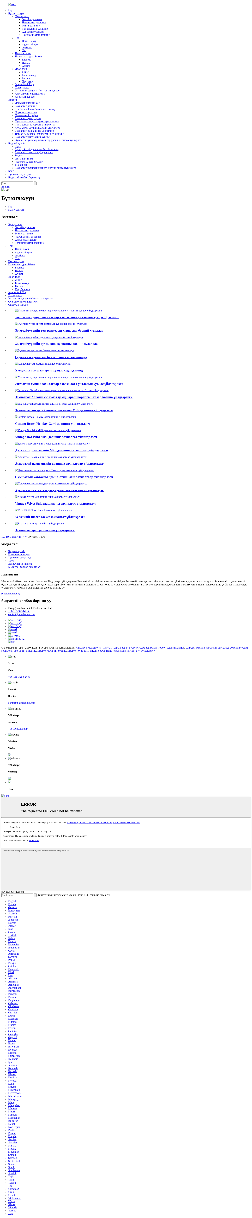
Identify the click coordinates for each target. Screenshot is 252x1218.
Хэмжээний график (26, 115)
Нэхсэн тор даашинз (34, 22)
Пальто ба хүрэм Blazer (28, 56)
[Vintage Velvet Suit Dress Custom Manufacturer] (47, 496)
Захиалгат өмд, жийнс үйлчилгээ (34, 130)
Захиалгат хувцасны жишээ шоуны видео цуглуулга (45, 167)
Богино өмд (29, 75)
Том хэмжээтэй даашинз (36, 34)
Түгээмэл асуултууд (19, 174)
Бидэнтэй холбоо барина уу (24, 177)
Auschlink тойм (24, 158)
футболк (27, 47)
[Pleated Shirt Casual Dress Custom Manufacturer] (51, 457)
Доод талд (21, 68)
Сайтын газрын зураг (115, 647)
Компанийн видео (18, 554)
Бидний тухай (16, 143)
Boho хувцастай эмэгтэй (120, 650)
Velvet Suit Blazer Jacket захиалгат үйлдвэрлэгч (50, 517)
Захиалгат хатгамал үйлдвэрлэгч (34, 152)
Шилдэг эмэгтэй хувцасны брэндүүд (207, 647)
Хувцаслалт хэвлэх (33, 31)
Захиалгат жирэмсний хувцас (32, 136)
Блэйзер (26, 59)
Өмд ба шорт (22, 289)
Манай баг (21, 164)
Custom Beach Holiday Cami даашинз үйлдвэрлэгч (52, 423)
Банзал (26, 78)
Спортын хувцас (24, 96)
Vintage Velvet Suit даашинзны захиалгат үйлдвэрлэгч (55, 503)
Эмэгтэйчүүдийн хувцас (51, 650)
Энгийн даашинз (32, 19)
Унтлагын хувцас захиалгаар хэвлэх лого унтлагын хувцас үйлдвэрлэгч (69, 384)
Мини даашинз (31, 25)
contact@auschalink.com (21, 614)
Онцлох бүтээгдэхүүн (88, 647)
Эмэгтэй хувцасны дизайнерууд (86, 650)
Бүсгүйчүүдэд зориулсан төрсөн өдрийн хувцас (156, 647)
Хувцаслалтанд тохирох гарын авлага (37, 121)
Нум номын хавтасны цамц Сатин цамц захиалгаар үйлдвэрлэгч (64, 477)
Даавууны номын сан (27, 102)
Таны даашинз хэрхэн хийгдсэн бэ (35, 124)
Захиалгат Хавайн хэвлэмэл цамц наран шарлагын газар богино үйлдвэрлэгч (74, 397)
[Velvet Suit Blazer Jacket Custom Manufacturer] (43, 510)
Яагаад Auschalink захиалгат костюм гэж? (39, 133)
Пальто (26, 62)
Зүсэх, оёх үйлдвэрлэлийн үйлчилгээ (36, 149)
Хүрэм (26, 65)
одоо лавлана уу (10, 593)
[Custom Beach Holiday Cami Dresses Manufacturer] (45, 416)
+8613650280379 (18, 728)
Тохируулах (22, 87)
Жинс (25, 71)
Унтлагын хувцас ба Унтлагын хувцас (37, 90)
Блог (11, 170)
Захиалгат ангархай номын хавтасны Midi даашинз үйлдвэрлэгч (64, 410)
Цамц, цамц (29, 41)
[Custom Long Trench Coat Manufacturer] (39, 523)
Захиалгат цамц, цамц (28, 118)
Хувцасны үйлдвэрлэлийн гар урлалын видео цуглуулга (48, 140)
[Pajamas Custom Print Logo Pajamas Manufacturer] (58, 377)
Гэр (10, 10)
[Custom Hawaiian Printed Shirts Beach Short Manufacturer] (62, 390)
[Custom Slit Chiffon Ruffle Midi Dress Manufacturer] (54, 403)
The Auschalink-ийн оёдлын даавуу (35, 109)
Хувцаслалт (22, 16)
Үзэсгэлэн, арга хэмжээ (29, 161)
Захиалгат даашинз (26, 106)
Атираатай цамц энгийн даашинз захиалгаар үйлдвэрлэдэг (59, 463)
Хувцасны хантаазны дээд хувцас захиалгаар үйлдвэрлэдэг (59, 490)
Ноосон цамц (23, 53)
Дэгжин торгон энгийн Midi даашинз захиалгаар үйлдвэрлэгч (61, 450)
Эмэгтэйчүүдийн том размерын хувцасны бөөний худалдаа (59, 330)
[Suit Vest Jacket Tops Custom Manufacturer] (51, 483)
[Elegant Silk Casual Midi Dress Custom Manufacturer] (52, 443)
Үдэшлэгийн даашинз (35, 28)
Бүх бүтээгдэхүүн (146, 650)
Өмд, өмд (27, 81)
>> (26, 536)
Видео (18, 155)
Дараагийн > (17, 536)
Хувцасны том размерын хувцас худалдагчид (49, 370)
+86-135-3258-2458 (19, 611)
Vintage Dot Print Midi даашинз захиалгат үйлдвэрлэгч (56, 437)
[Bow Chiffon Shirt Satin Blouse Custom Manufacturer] (54, 470)
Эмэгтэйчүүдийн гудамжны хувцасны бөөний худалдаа (56, 343)
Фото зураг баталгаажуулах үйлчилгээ (37, 127)
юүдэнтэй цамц (31, 44)
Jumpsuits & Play (24, 84)
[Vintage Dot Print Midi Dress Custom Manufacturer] (48, 430)
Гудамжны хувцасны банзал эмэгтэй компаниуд (51, 357)
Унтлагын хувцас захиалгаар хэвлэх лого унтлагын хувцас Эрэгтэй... (67, 317)
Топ (17, 37)
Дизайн (12, 99)
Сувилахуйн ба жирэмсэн (30, 93)
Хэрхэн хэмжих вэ (26, 112)
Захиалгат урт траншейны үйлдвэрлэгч (45, 530)
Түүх (18, 146)
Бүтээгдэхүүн (16, 13)
